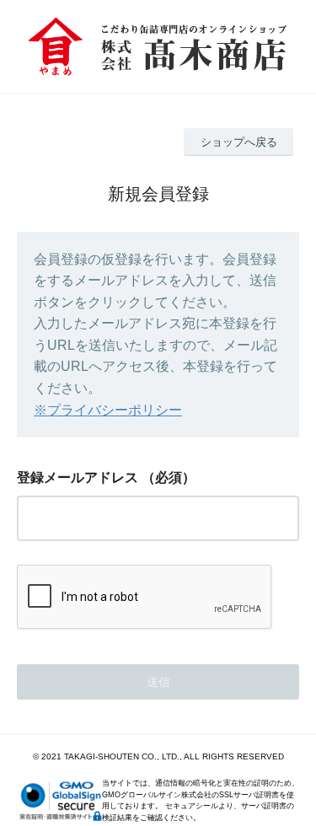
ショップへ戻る (239, 142)
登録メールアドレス (77, 477)
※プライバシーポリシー (108, 410)
